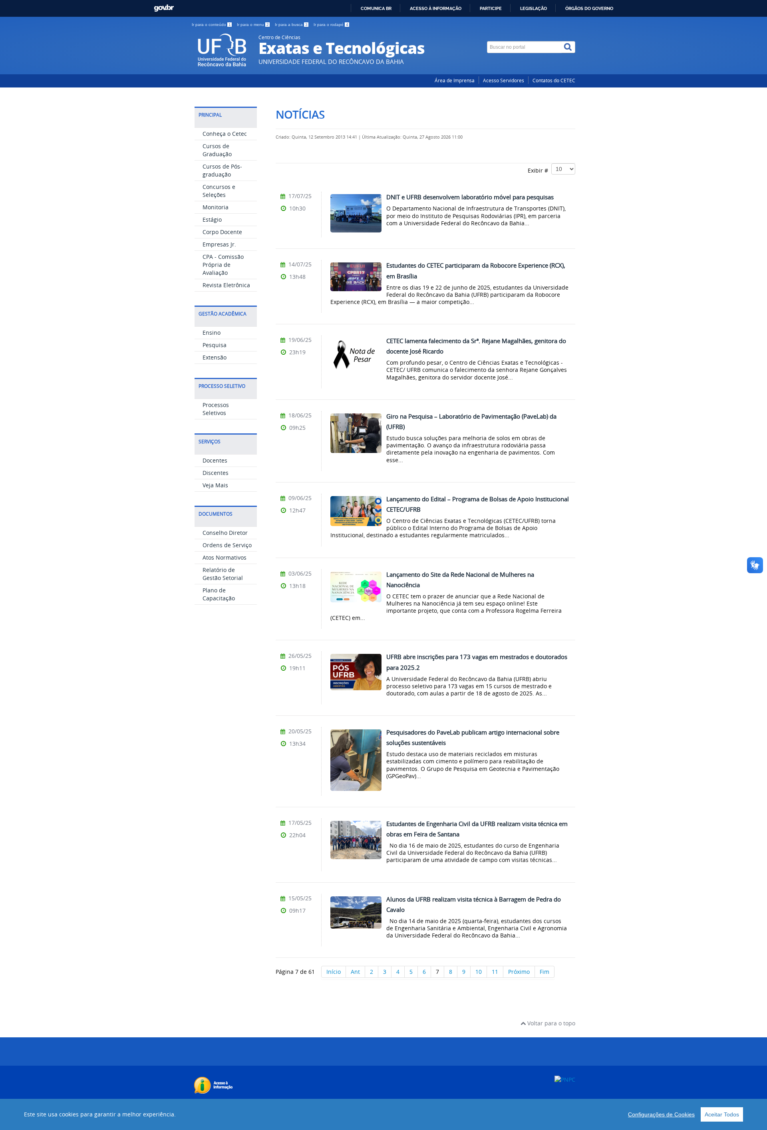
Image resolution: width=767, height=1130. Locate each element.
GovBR (164, 8)
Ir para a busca (291, 24)
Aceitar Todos (722, 1114)
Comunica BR (376, 8)
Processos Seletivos (216, 409)
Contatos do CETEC (554, 80)
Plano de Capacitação (219, 594)
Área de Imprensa (455, 80)
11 (495, 971)
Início (333, 971)
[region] (383, 1114)
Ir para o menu (253, 24)
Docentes (215, 460)
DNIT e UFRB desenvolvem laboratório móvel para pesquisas (470, 197)
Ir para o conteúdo (211, 24)
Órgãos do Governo (589, 8)
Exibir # (539, 170)
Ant (355, 971)
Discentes (216, 473)
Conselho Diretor (225, 532)
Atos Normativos (224, 557)
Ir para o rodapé (331, 24)
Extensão (215, 357)
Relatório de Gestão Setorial (223, 574)
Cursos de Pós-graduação (222, 170)
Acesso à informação (435, 8)
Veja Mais (215, 485)
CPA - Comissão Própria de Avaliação (223, 264)
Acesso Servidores (503, 80)
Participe (491, 8)
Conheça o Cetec (225, 133)
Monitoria (216, 207)
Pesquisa (215, 345)
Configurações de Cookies (661, 1114)
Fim (544, 971)
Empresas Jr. (219, 244)
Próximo (519, 971)
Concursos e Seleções (219, 191)
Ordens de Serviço (227, 545)
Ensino (212, 332)
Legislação (533, 8)
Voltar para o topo (550, 1023)
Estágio (212, 219)
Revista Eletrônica (226, 285)
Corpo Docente (222, 232)
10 (478, 971)
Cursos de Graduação (217, 150)
